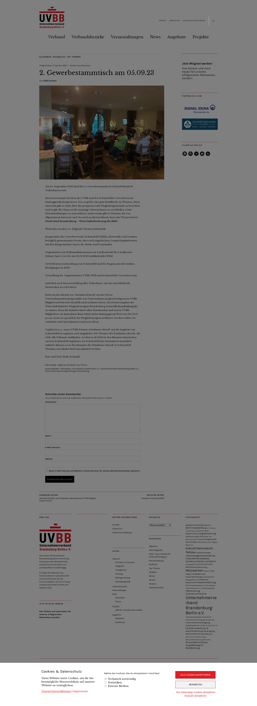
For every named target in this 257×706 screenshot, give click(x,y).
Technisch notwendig (122, 678)
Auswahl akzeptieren (195, 696)
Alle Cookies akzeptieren (195, 675)
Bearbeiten (195, 684)
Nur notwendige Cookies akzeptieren (195, 692)
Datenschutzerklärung (56, 691)
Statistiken (115, 682)
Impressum (80, 691)
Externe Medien (118, 686)
